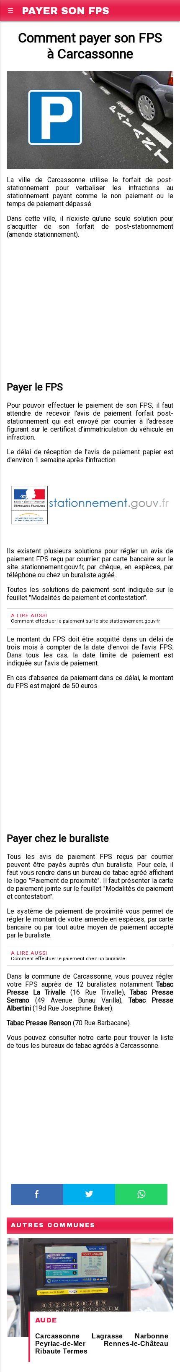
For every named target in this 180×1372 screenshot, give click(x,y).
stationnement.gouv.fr (52, 567)
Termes (75, 1351)
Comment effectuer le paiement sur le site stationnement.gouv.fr (85, 621)
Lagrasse (107, 1336)
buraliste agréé (93, 575)
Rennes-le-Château (136, 1343)
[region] (90, 308)
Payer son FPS (65, 9)
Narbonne (151, 1336)
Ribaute (48, 1351)
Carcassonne (57, 1336)
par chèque (104, 567)
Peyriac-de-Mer (60, 1343)
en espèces (142, 567)
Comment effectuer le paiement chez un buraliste (68, 958)
